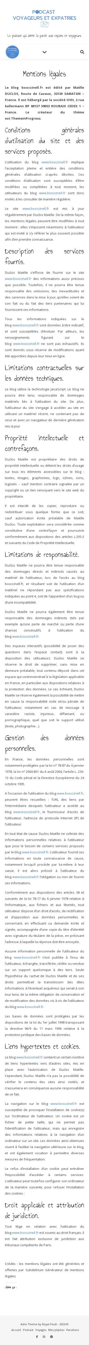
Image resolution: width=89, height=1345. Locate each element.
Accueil (16, 1330)
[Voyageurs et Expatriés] (44, 22)
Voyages (40, 1330)
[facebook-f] (37, 1336)
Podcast (28, 1330)
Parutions (72, 1330)
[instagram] (44, 1336)
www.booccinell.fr (55, 162)
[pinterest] (51, 1336)
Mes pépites (56, 1330)
